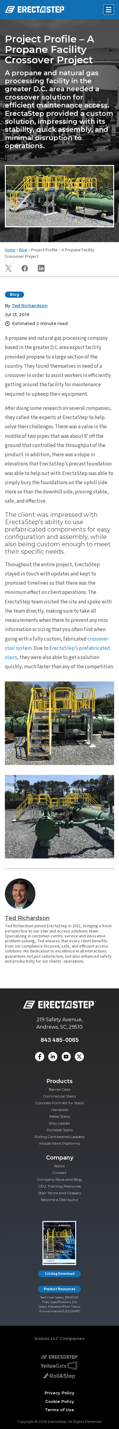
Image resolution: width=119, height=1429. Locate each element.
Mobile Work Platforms (59, 1143)
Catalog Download (59, 1273)
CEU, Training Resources (59, 1186)
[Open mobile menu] (108, 9)
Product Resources (59, 1289)
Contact (59, 1172)
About (59, 1166)
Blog (23, 250)
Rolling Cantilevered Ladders (59, 1136)
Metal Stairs (59, 1116)
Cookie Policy (59, 1401)
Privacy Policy (59, 1392)
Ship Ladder (59, 1123)
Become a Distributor (59, 1199)
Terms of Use (59, 1409)
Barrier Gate (59, 1089)
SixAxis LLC (46, 1338)
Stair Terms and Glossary (59, 1193)
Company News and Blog (59, 1179)
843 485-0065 (60, 1040)
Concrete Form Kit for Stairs (59, 1103)
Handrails (59, 1109)
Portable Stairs (60, 1130)
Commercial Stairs (59, 1096)
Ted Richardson (27, 918)
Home (10, 250)
